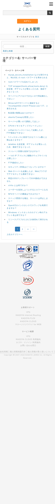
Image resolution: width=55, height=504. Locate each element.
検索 (47, 46)
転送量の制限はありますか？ (21, 113)
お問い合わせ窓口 (28, 345)
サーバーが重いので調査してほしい (24, 121)
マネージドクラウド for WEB (28, 324)
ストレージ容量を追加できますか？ (24, 151)
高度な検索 (8, 51)
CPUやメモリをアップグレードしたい (25, 126)
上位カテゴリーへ (15, 234)
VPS (28, 312)
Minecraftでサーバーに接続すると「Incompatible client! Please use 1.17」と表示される (27, 106)
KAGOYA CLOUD (28, 321)
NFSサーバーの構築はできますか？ (24, 194)
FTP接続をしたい (16, 162)
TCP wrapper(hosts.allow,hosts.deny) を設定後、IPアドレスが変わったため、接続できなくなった (27, 89)
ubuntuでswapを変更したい (21, 117)
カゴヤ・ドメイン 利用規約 (28, 342)
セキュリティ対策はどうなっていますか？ (27, 167)
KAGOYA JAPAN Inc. (34, 355)
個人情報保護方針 (18, 351)
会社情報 (4, 351)
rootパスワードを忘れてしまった (23, 82)
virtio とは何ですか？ (18, 185)
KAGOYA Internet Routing (28, 315)
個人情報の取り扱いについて (41, 351)
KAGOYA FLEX (28, 318)
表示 (37, 36)
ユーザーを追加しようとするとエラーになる (28, 189)
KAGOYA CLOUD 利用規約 (28, 339)
